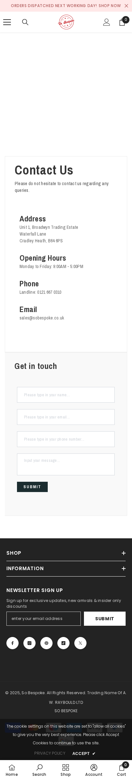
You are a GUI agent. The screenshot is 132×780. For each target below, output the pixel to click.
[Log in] (106, 22)
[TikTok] (63, 643)
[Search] (25, 22)
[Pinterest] (46, 643)
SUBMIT (32, 486)
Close (126, 6)
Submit (104, 618)
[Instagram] (29, 643)
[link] (39, 770)
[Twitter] (80, 643)
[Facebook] (12, 643)
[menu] (7, 22)
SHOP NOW (110, 5)
